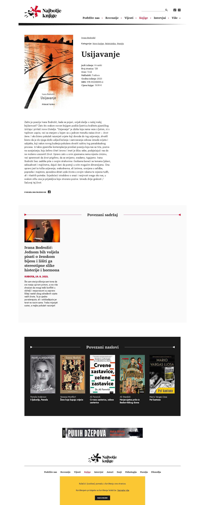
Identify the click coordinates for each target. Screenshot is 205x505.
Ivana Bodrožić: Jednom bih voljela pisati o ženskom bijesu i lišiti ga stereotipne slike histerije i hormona (41, 258)
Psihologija (131, 472)
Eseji (119, 472)
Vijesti (129, 17)
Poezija (120, 43)
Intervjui (160, 17)
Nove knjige (98, 43)
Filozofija (156, 472)
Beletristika (110, 43)
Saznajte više (123, 490)
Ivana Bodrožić (88, 37)
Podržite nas (91, 17)
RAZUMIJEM (102, 498)
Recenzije (112, 17)
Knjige (143, 17)
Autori (110, 472)
